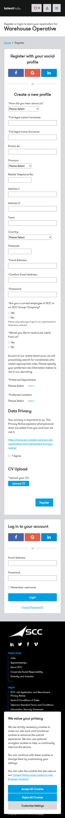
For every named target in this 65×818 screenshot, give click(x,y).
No (12, 317)
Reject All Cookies (32, 797)
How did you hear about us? (25, 103)
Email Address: (17, 260)
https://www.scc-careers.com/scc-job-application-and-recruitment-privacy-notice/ (30, 443)
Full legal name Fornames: (24, 117)
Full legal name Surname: (24, 131)
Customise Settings (32, 805)
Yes (13, 312)
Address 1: (14, 188)
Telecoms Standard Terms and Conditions (32, 704)
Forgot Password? (32, 607)
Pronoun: (13, 160)
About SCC (16, 667)
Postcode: (14, 245)
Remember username (23, 587)
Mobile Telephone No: (21, 174)
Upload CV (18, 483)
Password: (15, 288)
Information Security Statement (27, 709)
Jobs (13, 658)
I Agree (16, 455)
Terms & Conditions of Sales (24, 700)
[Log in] (47, 8)
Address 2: (14, 203)
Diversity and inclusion (22, 676)
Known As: (14, 146)
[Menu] (57, 8)
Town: (11, 217)
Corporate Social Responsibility (26, 671)
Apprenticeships (18, 662)
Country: (13, 231)
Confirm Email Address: (22, 274)
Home (7, 42)
